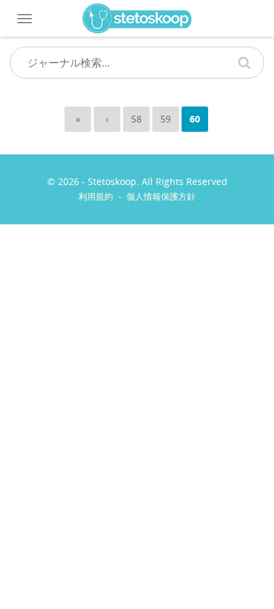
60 (195, 118)
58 (136, 118)
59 (165, 118)
